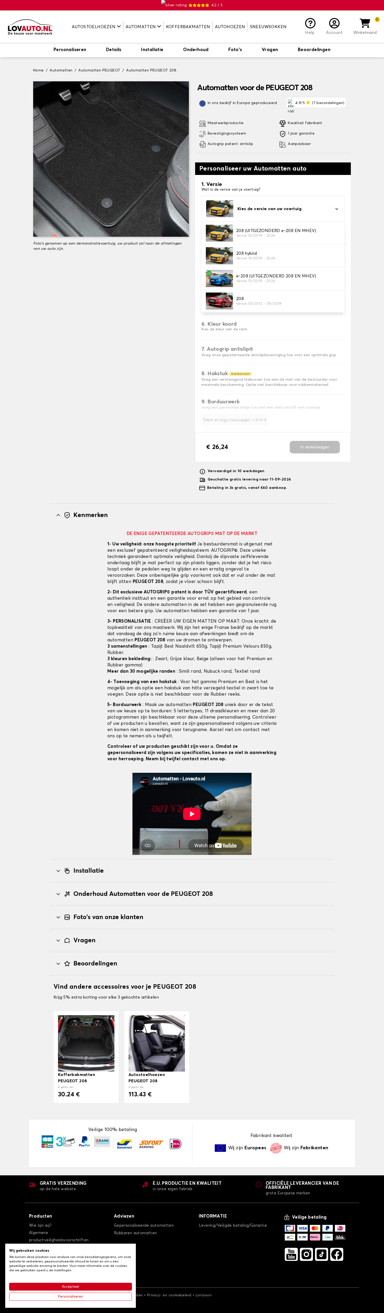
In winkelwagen (314, 447)
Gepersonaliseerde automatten (144, 1225)
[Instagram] (306, 1254)
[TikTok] (321, 1254)
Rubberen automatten (135, 1233)
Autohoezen (230, 27)
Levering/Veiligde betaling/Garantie (233, 1225)
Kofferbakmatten (188, 27)
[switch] (70, 50)
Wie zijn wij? (40, 1225)
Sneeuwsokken (268, 27)
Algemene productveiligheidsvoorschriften (59, 1236)
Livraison (204, 1295)
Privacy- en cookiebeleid (169, 1295)
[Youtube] (291, 1254)
